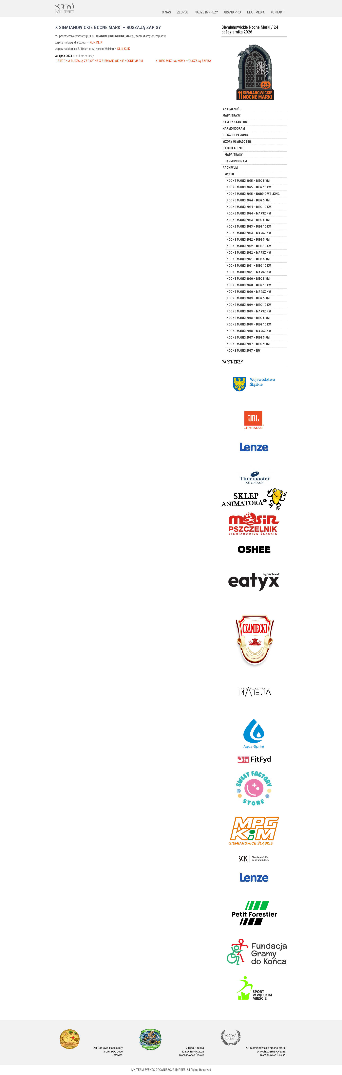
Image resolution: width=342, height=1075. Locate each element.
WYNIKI (229, 174)
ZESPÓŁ (183, 12)
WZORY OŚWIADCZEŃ (237, 141)
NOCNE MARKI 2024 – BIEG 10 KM (249, 207)
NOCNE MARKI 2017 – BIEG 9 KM (248, 344)
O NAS (166, 12)
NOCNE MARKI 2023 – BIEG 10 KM (249, 226)
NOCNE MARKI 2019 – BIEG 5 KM (248, 298)
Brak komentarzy (83, 56)
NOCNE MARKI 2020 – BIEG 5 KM (248, 279)
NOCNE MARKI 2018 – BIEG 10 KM (249, 324)
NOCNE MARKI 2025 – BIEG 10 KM (249, 187)
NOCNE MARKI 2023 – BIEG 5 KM (248, 220)
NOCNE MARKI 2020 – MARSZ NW (249, 292)
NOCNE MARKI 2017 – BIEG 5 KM (248, 337)
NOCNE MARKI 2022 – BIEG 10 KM (249, 246)
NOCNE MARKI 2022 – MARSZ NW (249, 252)
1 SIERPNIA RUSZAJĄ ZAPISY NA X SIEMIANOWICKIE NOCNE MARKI (99, 61)
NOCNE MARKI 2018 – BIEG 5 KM (248, 318)
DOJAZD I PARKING (235, 135)
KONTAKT (277, 12)
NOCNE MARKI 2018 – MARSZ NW (249, 331)
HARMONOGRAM (234, 128)
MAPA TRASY (231, 115)
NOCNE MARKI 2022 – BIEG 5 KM (248, 239)
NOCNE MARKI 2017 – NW (243, 350)
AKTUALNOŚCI (232, 109)
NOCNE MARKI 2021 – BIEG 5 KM (248, 259)
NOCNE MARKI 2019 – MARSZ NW (249, 311)
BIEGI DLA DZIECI (234, 148)
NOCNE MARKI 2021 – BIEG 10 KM (249, 266)
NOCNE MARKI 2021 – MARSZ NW (249, 272)
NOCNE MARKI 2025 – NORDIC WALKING (253, 194)
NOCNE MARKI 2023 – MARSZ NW (249, 233)
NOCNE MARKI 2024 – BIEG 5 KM (248, 200)
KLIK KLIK (95, 42)
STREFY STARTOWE (236, 122)
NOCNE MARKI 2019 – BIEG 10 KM (249, 305)
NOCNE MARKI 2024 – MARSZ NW (249, 213)
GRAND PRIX (232, 12)
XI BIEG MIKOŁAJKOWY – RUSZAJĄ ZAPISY (184, 61)
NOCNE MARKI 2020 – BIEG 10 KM (249, 285)
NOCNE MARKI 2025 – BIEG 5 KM (248, 181)
